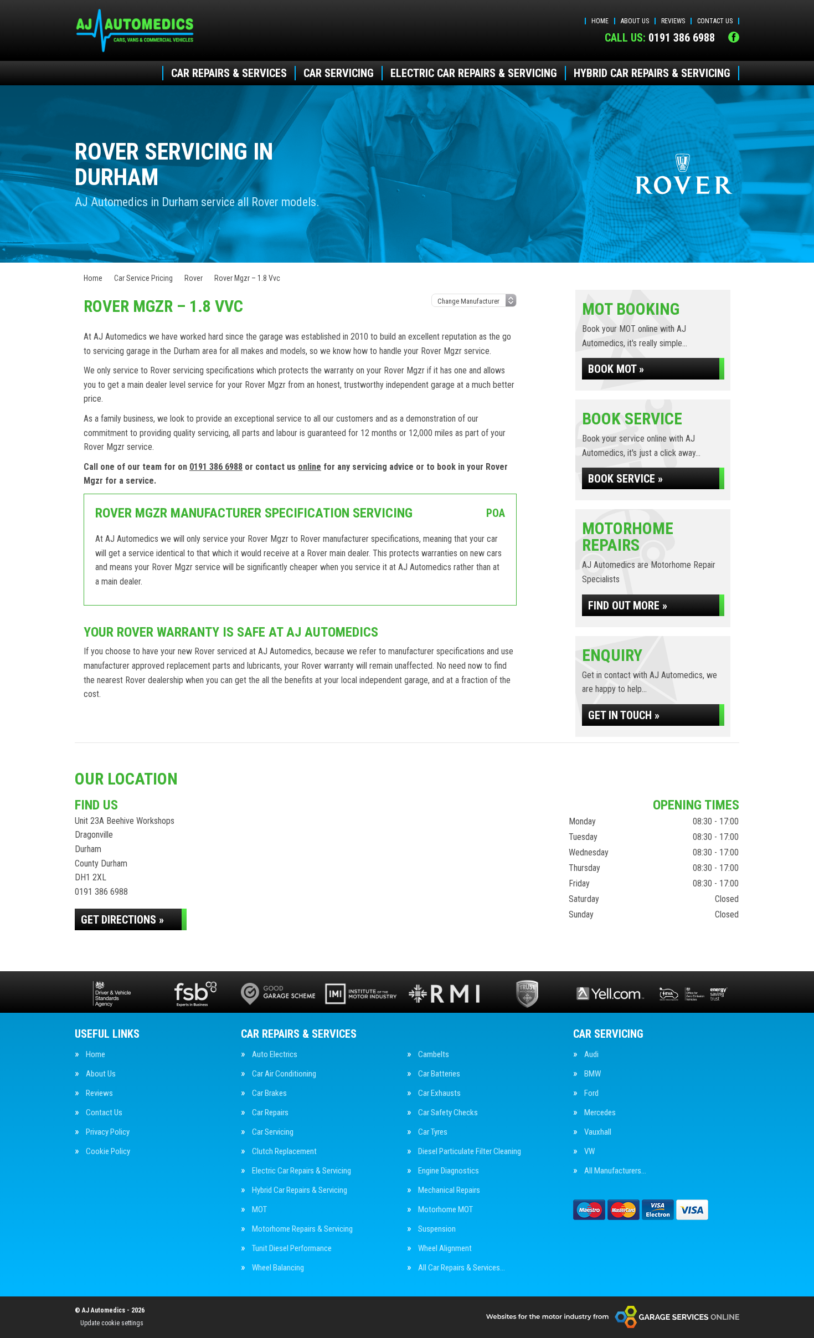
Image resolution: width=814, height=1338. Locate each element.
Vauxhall (597, 1132)
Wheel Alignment (445, 1248)
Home (600, 21)
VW (589, 1151)
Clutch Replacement (284, 1151)
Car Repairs (270, 1113)
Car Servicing (338, 73)
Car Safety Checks (448, 1113)
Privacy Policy (108, 1132)
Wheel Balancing (278, 1268)
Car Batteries (439, 1074)
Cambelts (433, 1054)
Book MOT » (616, 369)
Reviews (673, 21)
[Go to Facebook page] (733, 37)
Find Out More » (627, 605)
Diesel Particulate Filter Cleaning (469, 1151)
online (309, 467)
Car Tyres (432, 1132)
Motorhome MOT (445, 1210)
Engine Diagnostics (448, 1171)
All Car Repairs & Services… (461, 1268)
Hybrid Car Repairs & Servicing (652, 73)
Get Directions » (122, 919)
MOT (259, 1210)
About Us (635, 21)
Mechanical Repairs (449, 1190)
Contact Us (715, 21)
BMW (592, 1074)
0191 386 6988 (660, 37)
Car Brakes (269, 1093)
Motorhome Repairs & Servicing (302, 1229)
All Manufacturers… (615, 1171)
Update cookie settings (111, 1323)
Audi (591, 1054)
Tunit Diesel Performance (292, 1248)
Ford (591, 1093)
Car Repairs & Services (229, 73)
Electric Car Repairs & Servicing (473, 73)
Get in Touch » (624, 715)
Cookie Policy (108, 1151)
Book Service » (625, 478)
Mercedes (600, 1113)
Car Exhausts (439, 1093)
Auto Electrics (274, 1054)
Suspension (437, 1229)
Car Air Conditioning (284, 1074)
